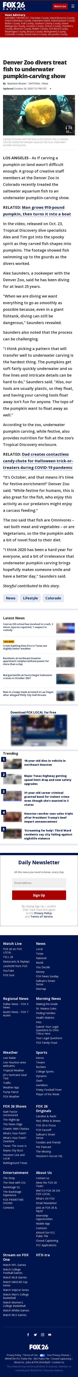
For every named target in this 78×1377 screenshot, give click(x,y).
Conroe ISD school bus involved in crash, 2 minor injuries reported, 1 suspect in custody (28, 627)
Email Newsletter (46, 1203)
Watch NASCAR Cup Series (15, 1283)
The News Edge (12, 1124)
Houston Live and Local (14, 1156)
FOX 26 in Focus (46, 1125)
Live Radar (9, 1058)
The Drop (9, 1178)
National (41, 958)
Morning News (48, 998)
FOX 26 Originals (43, 1108)
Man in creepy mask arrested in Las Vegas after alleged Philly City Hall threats (28, 693)
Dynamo (41, 1076)
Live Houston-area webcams (14, 1064)
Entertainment (15, 1172)
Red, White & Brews (48, 1121)
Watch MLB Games (15, 1277)
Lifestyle (30, 598)
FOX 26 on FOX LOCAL (12, 950)
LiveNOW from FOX (15, 966)
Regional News (15, 998)
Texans (40, 1062)
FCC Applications (46, 1245)
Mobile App (43, 1223)
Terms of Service (41, 916)
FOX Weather (11, 1096)
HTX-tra (43, 1255)
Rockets (41, 1067)
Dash (39, 1080)
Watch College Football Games (13, 1271)
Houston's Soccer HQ (49, 1156)
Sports (41, 1052)
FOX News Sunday (47, 976)
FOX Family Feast (46, 1042)
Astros (40, 1058)
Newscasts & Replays (16, 961)
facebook (28, 1335)
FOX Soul (8, 975)
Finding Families (45, 1013)
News (45, 83)
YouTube (8, 970)
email (50, 1335)
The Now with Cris (14, 1182)
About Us (44, 1172)
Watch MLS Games (15, 1315)
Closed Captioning (47, 1240)
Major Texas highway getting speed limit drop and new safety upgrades (47, 780)
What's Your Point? (14, 1133)
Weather (10, 1052)
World (39, 962)
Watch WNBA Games (16, 1310)
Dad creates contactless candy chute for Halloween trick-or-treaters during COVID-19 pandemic (38, 461)
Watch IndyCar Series (16, 1290)
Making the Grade (47, 1004)
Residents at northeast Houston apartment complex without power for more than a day (26, 661)
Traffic (7, 1083)
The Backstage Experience (12, 1193)
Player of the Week (47, 1094)
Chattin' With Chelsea (16, 1128)
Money (40, 971)
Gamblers (42, 1085)
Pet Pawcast (43, 1147)
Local (39, 949)
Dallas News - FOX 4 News (15, 1005)
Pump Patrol (10, 1092)
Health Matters (45, 1017)
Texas (39, 953)
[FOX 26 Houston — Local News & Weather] (14, 6)
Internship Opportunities (44, 1217)
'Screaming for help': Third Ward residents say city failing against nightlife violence (48, 834)
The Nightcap (11, 1119)
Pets (38, 1022)
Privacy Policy (43, 913)
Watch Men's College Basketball (16, 1296)
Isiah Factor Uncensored (10, 1113)
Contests (8, 1207)
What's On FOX (45, 1198)
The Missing (43, 1151)
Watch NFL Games (14, 1265)
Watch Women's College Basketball (14, 1304)
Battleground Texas (15, 1163)
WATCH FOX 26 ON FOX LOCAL (48, 1192)
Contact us (42, 1178)
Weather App (11, 1087)
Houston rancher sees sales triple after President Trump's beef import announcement (48, 817)
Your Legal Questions (49, 1038)
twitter (35, 1335)
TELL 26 (8, 957)
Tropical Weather (13, 1070)
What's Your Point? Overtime (14, 1139)
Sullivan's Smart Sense (45, 982)
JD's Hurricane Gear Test (15, 1076)
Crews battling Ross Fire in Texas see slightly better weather (25, 647)
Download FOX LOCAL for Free (33, 712)
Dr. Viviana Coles (46, 1008)
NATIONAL (34, 83)
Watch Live (60, 6)
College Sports (45, 1071)
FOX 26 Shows (14, 1106)
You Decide (43, 967)
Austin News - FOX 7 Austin (15, 1013)
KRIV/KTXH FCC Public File (45, 1234)
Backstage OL (11, 1187)
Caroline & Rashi (46, 1116)
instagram (43, 1335)
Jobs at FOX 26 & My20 (46, 1209)
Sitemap (41, 989)
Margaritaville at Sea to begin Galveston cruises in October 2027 (27, 676)
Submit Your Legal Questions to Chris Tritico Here (47, 1030)
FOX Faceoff (43, 1130)
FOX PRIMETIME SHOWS (13, 1201)
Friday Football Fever (49, 1089)
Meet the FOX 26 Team (46, 1184)
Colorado (53, 598)
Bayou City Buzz (13, 1150)
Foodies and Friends (48, 1142)
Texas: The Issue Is (15, 1146)
